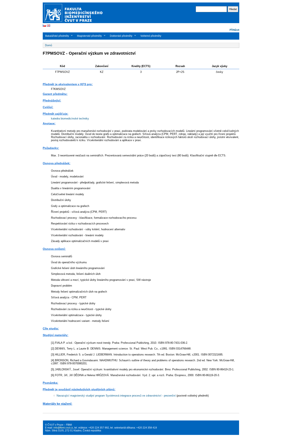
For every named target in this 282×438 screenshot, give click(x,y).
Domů (48, 45)
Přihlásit (234, 29)
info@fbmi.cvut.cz (63, 427)
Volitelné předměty (150, 35)
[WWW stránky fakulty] (141, 22)
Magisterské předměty (88, 35)
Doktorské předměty (119, 35)
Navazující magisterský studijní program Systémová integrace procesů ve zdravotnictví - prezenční (116, 395)
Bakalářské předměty (56, 35)
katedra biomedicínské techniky (70, 118)
